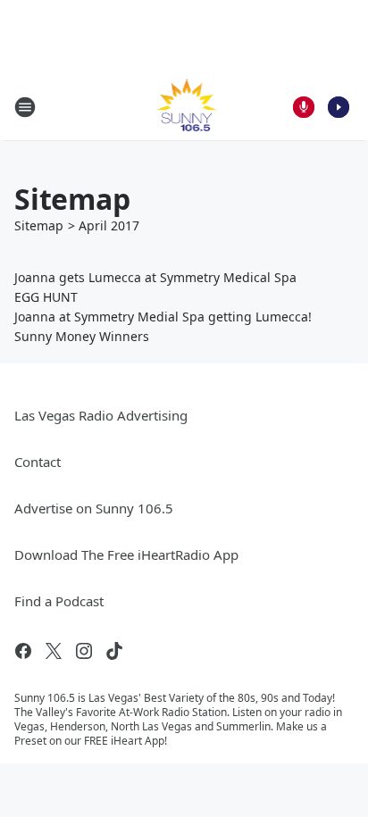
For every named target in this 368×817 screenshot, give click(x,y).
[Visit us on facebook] (23, 651)
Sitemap (38, 225)
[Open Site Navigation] (25, 107)
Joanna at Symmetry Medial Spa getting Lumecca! (163, 316)
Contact (37, 462)
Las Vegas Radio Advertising (101, 415)
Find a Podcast (59, 601)
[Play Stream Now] (338, 107)
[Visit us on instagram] (84, 651)
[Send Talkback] (303, 107)
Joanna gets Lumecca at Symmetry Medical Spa (155, 277)
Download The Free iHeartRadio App (126, 554)
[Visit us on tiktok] (114, 651)
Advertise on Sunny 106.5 (93, 508)
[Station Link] (184, 107)
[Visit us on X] (53, 651)
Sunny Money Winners (81, 336)
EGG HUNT (46, 296)
